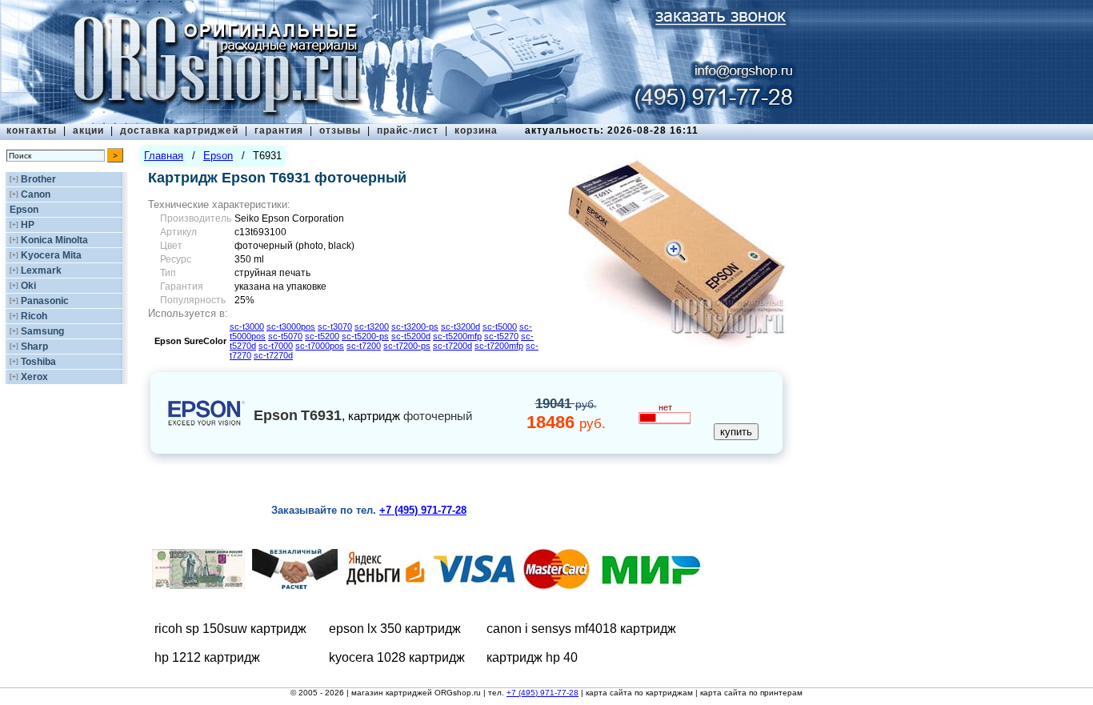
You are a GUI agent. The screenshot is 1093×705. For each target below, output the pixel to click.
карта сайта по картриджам (639, 692)
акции (88, 130)
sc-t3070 (335, 326)
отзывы (340, 130)
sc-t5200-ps (365, 336)
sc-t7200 (363, 345)
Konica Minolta (54, 240)
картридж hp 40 (532, 657)
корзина (476, 130)
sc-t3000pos (290, 326)
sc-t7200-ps (406, 345)
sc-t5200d (410, 336)
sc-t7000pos (319, 345)
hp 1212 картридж (207, 657)
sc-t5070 (285, 336)
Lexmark (41, 270)
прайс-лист (407, 130)
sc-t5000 (499, 326)
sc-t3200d (460, 326)
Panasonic (45, 300)
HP (27, 224)
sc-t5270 (501, 336)
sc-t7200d (452, 345)
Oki (28, 285)
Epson (24, 209)
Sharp (34, 346)
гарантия (278, 130)
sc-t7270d (273, 355)
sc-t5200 (322, 336)
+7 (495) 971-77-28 (542, 692)
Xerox (34, 377)
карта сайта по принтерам (751, 692)
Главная (163, 156)
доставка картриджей (179, 130)
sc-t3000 (247, 326)
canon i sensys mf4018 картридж (581, 628)
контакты (31, 130)
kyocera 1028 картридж (397, 657)
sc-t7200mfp (498, 345)
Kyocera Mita (51, 255)
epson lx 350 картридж (395, 628)
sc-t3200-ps (414, 326)
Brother (38, 179)
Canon (35, 194)
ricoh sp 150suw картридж (230, 628)
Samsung (42, 331)
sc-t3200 (371, 326)
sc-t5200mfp (457, 336)
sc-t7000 (275, 345)
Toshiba (38, 361)
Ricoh (34, 316)
